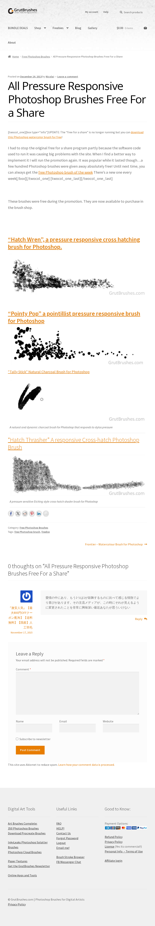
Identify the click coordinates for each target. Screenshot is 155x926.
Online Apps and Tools (22, 875)
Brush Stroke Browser (70, 857)
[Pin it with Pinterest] (32, 514)
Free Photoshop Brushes (36, 56)
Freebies (58, 28)
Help (105, 12)
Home (15, 56)
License (109, 846)
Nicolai (50, 76)
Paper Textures (17, 861)
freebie (45, 532)
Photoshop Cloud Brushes (25, 852)
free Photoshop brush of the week (65, 172)
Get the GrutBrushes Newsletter (29, 866)
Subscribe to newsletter (34, 739)
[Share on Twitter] (18, 514)
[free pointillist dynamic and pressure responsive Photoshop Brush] (77, 344)
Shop (37, 28)
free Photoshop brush (27, 532)
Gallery (92, 28)
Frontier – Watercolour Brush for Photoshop (114, 544)
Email (63, 721)
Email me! (62, 848)
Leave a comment (67, 76)
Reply (138, 619)
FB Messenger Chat (68, 862)
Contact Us (63, 833)
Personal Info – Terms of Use (124, 851)
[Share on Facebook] (11, 514)
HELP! (60, 828)
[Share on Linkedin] (39, 514)
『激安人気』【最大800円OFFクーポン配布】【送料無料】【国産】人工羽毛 (20, 617)
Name (20, 721)
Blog (78, 28)
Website (108, 721)
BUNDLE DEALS (18, 28)
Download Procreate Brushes (27, 833)
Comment (23, 669)
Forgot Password (67, 838)
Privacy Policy (113, 842)
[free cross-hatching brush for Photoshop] (77, 275)
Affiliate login (113, 860)
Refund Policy (113, 837)
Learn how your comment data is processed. (86, 765)
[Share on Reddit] (25, 514)
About (12, 42)
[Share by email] (46, 514)
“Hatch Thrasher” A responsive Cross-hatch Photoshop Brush (73, 443)
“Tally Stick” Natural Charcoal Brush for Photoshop (49, 371)
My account (91, 12)
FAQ (58, 823)
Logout (61, 843)
